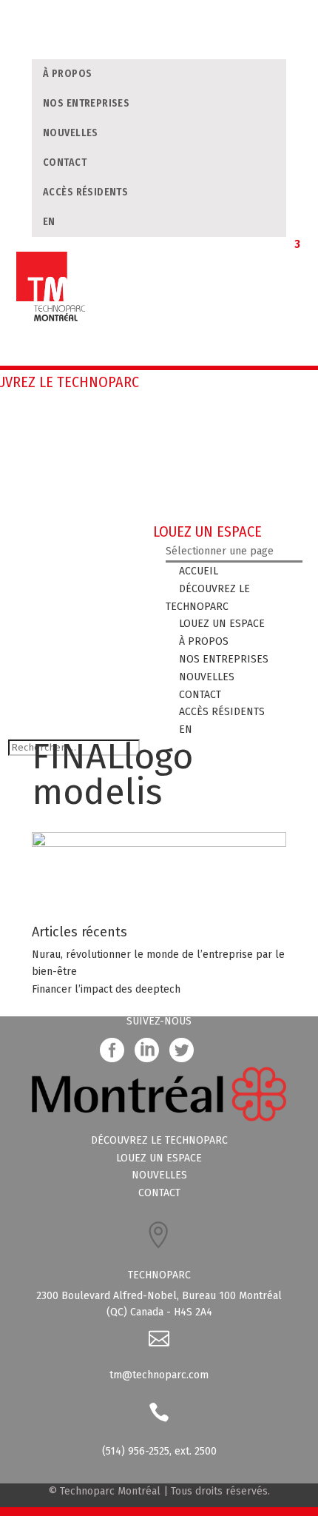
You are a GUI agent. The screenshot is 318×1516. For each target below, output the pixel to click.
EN (49, 221)
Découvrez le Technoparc (159, 1140)
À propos (67, 73)
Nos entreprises (86, 103)
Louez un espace (159, 1158)
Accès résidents (85, 192)
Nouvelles (70, 133)
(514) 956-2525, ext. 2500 (159, 1451)
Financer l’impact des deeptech (106, 989)
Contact (65, 162)
